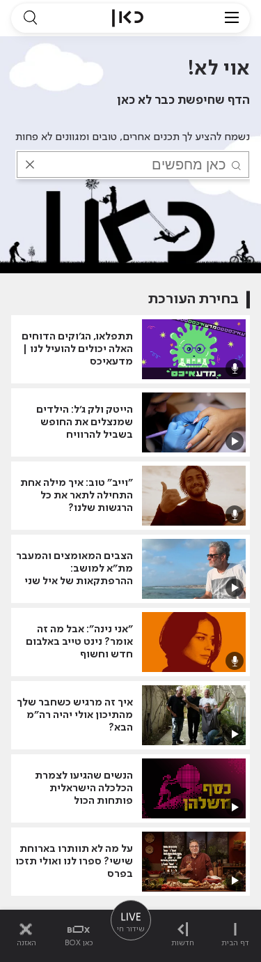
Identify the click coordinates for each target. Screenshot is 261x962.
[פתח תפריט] (232, 18)
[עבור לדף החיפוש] (30, 18)
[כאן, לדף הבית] (127, 18)
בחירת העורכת (193, 299)
